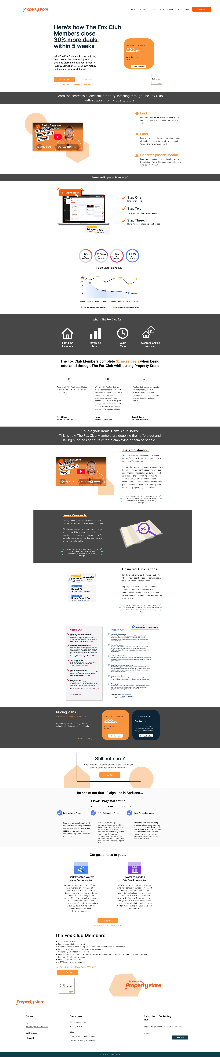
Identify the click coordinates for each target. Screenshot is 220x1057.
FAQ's (72, 1031)
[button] (142, 9)
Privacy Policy (76, 1026)
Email (146, 1033)
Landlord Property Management (84, 1040)
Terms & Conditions (78, 1022)
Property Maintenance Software (83, 1036)
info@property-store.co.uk (37, 1026)
